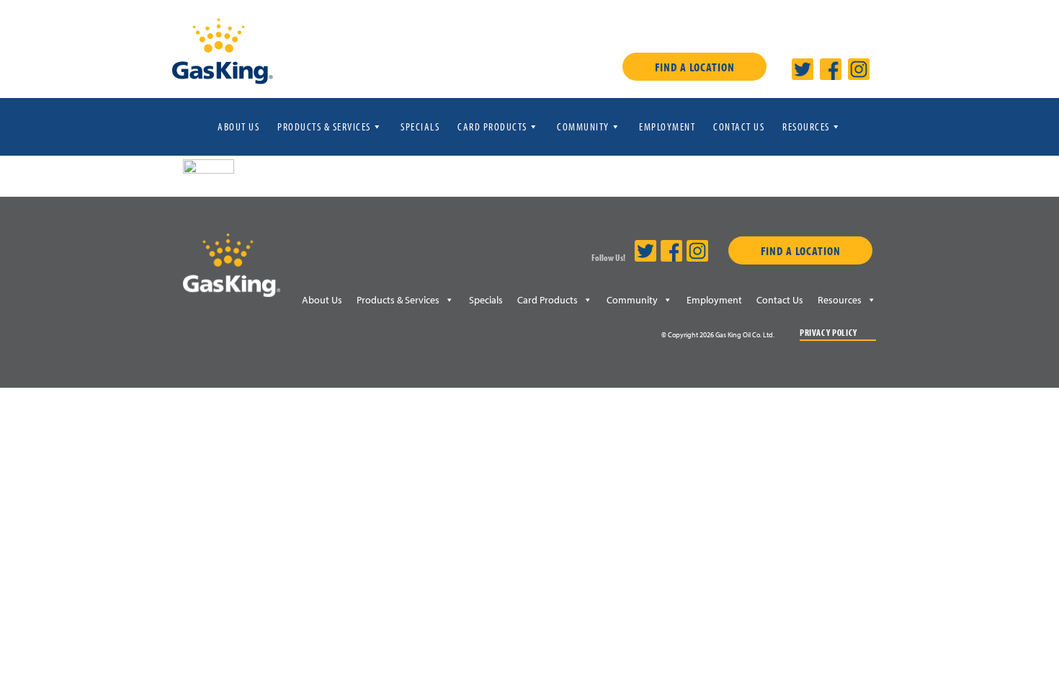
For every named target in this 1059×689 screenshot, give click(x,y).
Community (583, 126)
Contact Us (738, 126)
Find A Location (695, 66)
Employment (667, 126)
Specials (420, 126)
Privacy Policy (828, 333)
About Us (238, 126)
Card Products (492, 126)
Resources (806, 126)
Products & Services (324, 126)
